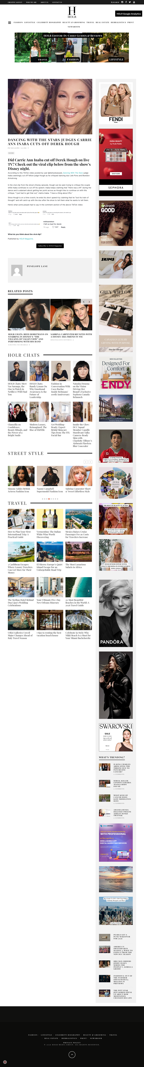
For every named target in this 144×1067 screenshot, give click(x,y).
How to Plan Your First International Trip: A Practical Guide (19, 537)
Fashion (18, 22)
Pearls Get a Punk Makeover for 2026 (122, 937)
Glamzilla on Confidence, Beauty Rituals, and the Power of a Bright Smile (17, 430)
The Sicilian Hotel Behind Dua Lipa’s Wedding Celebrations (21, 605)
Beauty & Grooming (74, 22)
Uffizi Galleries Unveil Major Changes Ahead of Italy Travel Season (20, 638)
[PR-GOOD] (116, 223)
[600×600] (116, 373)
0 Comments (119, 774)
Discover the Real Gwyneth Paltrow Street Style (78, 491)
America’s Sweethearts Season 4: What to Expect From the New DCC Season (123, 950)
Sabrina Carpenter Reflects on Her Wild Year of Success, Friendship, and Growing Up (70, 336)
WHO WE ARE (31, 2)
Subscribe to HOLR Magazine (50, 246)
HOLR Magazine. (26, 239)
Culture (11, 153)
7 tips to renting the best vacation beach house (49, 636)
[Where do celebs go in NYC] (116, 911)
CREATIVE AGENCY (15, 2)
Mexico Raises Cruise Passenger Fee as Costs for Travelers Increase (77, 537)
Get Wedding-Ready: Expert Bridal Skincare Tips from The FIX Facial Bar (60, 430)
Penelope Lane (17, 148)
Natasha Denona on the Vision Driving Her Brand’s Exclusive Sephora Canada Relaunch (82, 390)
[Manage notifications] (5, 1062)
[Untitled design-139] (116, 613)
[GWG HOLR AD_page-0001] (116, 318)
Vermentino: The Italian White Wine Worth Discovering (49, 537)
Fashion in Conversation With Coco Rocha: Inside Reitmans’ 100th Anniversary (60, 389)
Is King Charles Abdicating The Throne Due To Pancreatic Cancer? (122, 768)
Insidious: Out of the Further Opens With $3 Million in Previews (123, 979)
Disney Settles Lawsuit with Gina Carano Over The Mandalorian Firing (29, 336)
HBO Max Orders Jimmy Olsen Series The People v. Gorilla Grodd (123, 965)
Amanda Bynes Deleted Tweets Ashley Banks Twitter (122, 812)
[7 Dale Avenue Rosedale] (116, 408)
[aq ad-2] (116, 879)
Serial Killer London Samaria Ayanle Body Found (122, 783)
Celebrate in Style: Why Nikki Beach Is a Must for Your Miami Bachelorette (78, 638)
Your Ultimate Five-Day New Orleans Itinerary (48, 604)
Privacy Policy (72, 1043)
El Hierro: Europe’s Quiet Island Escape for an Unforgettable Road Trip (49, 570)
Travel (90, 22)
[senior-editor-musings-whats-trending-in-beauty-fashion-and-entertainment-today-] (116, 483)
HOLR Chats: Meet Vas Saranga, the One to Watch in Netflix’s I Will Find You (17, 389)
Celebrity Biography (49, 22)
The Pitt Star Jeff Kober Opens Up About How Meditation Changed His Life (123, 994)
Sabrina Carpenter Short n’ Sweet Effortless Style (20, 490)
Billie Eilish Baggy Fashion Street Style (50, 490)
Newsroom (74, 27)
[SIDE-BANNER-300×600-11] (116, 685)
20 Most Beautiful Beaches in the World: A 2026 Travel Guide (77, 605)
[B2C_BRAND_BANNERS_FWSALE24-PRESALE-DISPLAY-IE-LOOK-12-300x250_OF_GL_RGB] (116, 737)
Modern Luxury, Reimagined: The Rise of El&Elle (38, 427)
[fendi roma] (116, 103)
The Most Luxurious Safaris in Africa (75, 568)
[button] (90, 462)
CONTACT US (57, 2)
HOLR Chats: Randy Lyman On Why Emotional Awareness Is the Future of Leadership (38, 390)
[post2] (116, 842)
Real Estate (102, 22)
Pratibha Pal (13, 342)
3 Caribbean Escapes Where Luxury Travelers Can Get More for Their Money (20, 571)
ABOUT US (44, 2)
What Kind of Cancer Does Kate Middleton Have (122, 798)
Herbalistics (118, 22)
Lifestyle (29, 22)
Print (130, 22)
